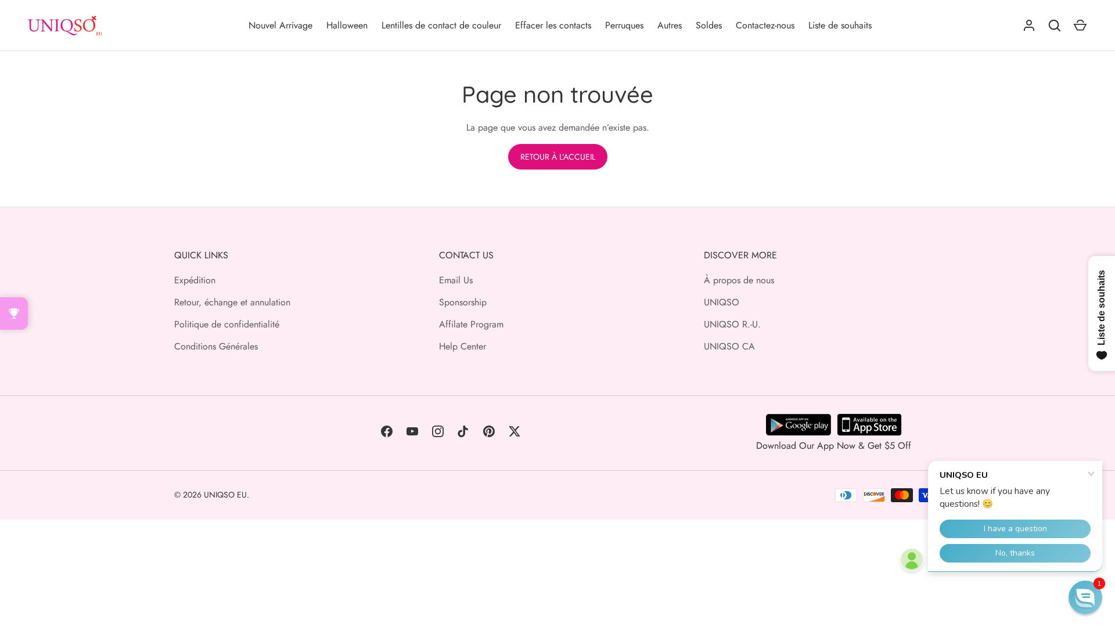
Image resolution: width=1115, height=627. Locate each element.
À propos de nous (739, 280)
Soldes (709, 25)
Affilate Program (471, 324)
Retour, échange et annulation (232, 302)
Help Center (462, 346)
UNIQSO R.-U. (732, 324)
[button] (1085, 597)
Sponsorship (463, 302)
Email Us (456, 280)
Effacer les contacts (553, 25)
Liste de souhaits (840, 25)
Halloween (347, 25)
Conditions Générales (216, 346)
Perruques (624, 25)
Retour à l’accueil (557, 157)
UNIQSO (721, 302)
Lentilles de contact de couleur (441, 25)
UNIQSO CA (729, 346)
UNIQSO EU (225, 494)
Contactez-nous (765, 25)
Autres (669, 25)
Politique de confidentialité (226, 324)
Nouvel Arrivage (280, 25)
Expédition (194, 280)
